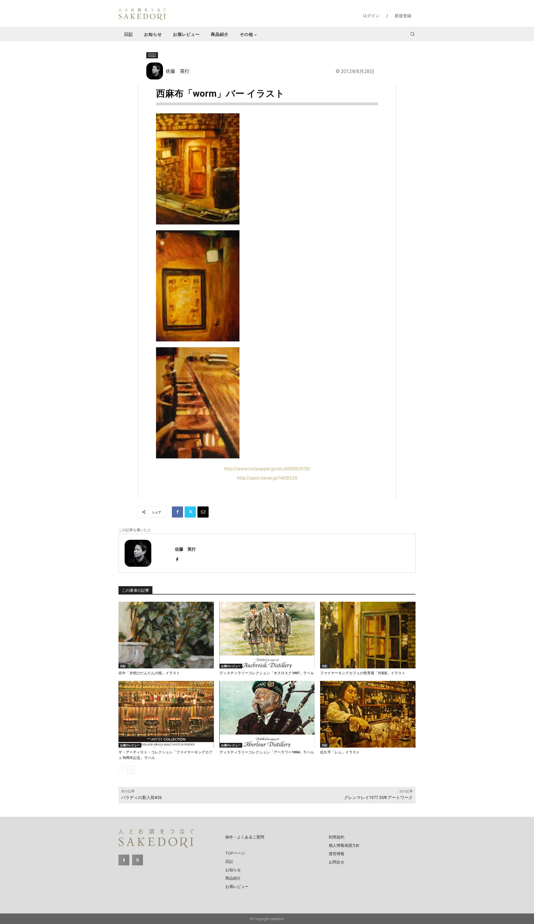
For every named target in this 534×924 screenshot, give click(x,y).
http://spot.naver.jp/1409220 (267, 478)
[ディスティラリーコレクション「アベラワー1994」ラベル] (267, 714)
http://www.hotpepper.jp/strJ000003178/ (267, 468)
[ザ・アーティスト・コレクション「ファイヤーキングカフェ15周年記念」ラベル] (166, 714)
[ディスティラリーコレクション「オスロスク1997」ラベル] (267, 635)
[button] (412, 34)
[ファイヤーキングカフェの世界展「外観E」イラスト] (368, 635)
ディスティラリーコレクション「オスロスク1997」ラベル (266, 673)
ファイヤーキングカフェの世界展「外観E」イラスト (362, 673)
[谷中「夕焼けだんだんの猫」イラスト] (166, 635)
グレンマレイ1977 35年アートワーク (378, 797)
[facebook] (177, 558)
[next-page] (130, 769)
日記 (152, 55)
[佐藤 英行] (156, 71)
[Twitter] (190, 512)
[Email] (203, 512)
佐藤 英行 (177, 71)
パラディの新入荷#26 (141, 797)
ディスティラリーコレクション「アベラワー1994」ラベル (266, 752)
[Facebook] (177, 512)
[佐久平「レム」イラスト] (368, 714)
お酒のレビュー (231, 666)
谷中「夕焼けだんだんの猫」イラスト (149, 673)
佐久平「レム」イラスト (340, 752)
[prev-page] (121, 769)
